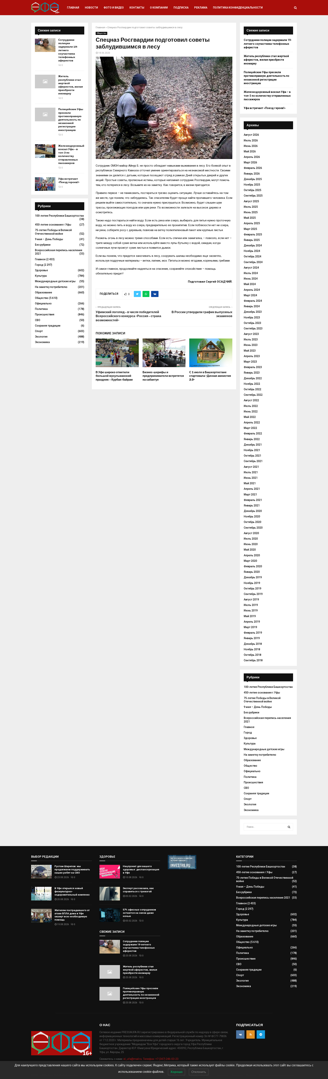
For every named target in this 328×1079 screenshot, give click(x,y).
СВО (37, 320)
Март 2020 (250, 560)
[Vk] (240, 1034)
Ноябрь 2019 (252, 583)
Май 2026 (250, 151)
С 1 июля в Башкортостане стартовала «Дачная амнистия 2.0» (210, 376)
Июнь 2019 (251, 610)
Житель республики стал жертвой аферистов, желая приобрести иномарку (70, 85)
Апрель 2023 (252, 356)
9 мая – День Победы (49, 239)
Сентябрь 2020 (253, 527)
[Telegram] (261, 1034)
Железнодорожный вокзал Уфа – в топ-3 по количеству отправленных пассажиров (71, 154)
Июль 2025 (251, 206)
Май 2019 (250, 616)
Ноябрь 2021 (252, 450)
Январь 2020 (252, 571)
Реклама (200, 7)
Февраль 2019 (253, 632)
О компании (159, 7)
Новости (91, 7)
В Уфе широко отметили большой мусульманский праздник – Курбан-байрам (114, 376)
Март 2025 (250, 228)
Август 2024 (251, 267)
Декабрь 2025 (253, 179)
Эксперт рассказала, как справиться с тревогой (138, 890)
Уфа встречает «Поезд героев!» (68, 180)
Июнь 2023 (251, 344)
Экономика (42, 342)
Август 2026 (251, 134)
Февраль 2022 (253, 433)
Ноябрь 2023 (252, 317)
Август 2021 (251, 466)
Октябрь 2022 (252, 389)
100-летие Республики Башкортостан (59, 215)
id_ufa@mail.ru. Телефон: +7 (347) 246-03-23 (150, 1058)
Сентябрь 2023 (253, 328)
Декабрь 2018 (253, 643)
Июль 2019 (251, 604)
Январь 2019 (252, 638)
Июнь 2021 (251, 477)
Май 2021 (250, 483)
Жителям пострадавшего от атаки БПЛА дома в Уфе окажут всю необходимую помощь (72, 915)
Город (39, 264)
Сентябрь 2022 (253, 394)
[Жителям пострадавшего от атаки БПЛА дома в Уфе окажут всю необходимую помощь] (41, 915)
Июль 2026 (251, 140)
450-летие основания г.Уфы (53, 224)
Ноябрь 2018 (252, 649)
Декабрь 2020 (253, 510)
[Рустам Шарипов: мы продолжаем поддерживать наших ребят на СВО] (41, 871)
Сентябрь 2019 (253, 594)
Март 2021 (250, 494)
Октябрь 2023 (252, 322)
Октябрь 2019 (252, 588)
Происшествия (44, 314)
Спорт (39, 331)
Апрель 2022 (252, 422)
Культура (41, 275)
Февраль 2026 (253, 167)
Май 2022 (250, 416)
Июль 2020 (251, 538)
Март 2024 (250, 295)
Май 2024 (250, 284)
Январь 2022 (252, 439)
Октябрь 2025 (252, 190)
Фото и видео (114, 7)
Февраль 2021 (253, 499)
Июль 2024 (251, 273)
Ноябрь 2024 (252, 250)
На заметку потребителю (51, 286)
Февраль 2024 (253, 300)
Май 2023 (250, 350)
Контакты (136, 7)
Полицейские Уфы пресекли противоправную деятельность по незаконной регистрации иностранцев (70, 120)
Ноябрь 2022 (252, 383)
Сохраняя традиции (47, 325)
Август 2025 (251, 201)
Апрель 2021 (252, 488)
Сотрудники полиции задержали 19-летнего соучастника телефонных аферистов (68, 50)
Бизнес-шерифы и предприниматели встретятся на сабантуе (163, 376)
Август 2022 (251, 400)
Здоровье (41, 270)
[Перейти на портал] (182, 868)
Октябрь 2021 (252, 455)
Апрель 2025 (252, 223)
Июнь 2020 (251, 544)
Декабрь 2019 (253, 577)
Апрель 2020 (252, 555)
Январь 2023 (252, 372)
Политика (41, 308)
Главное (40, 259)
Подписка (180, 7)
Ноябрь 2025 (252, 184)
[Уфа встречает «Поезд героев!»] (45, 184)
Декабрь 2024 (253, 245)
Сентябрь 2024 (253, 262)
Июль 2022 (251, 405)
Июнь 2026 (251, 145)
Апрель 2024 (252, 289)
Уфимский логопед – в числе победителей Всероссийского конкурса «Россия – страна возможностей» (128, 316)
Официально (43, 303)
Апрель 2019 (252, 621)
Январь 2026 (252, 173)
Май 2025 (250, 217)
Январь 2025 (252, 239)
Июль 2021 (251, 472)
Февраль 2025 (253, 234)
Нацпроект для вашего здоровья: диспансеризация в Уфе (141, 869)
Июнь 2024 (251, 278)
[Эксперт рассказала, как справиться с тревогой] (109, 893)
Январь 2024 (252, 306)
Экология (41, 336)
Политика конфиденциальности (238, 7)
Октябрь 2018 (252, 654)
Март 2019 (250, 627)
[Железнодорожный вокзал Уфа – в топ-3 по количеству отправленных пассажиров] (45, 151)
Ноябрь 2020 (252, 516)
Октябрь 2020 (252, 521)
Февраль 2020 (253, 566)
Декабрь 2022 (253, 378)
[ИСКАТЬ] (289, 827)
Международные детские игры (55, 281)
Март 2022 (250, 427)
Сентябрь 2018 (253, 660)
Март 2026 (250, 162)
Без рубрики (42, 244)
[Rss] (250, 1034)
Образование (43, 292)
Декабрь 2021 (253, 444)
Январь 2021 (252, 505)
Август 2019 (251, 599)
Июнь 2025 (251, 212)
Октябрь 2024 (252, 256)
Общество (101, 33)
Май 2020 (250, 549)
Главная (73, 7)
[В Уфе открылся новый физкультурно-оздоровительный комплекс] (41, 893)
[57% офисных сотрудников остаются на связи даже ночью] (109, 915)
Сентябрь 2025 (253, 195)
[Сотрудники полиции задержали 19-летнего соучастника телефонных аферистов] (45, 45)
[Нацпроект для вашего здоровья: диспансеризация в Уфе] (109, 871)
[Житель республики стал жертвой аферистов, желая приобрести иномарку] (45, 81)
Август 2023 (251, 333)
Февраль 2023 (253, 367)
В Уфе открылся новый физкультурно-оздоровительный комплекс (72, 891)
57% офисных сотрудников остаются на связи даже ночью (139, 913)
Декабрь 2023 (253, 311)
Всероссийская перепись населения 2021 (263, 897)
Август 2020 (251, 533)
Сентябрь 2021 (253, 461)
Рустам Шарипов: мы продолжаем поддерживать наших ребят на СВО (72, 869)
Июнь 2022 (251, 411)
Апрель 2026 (252, 156)
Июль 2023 (251, 339)
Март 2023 (250, 361)
